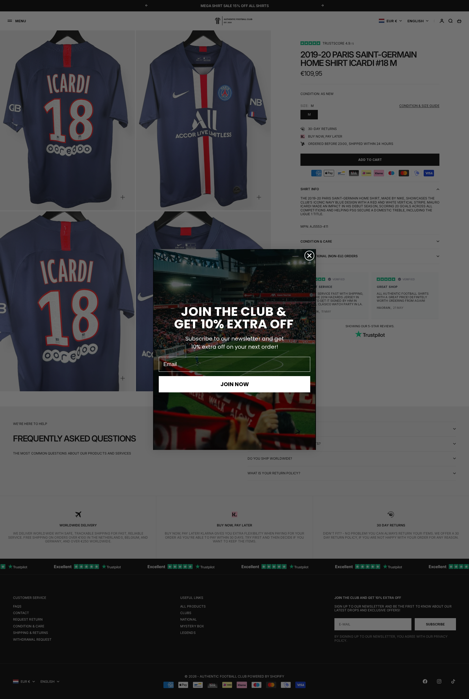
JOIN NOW (234, 384)
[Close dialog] (309, 255)
